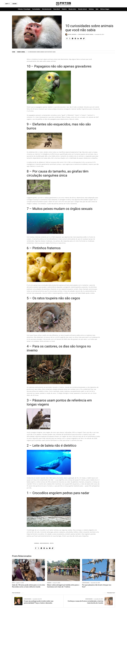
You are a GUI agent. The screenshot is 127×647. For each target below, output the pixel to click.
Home (13, 52)
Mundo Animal (89, 34)
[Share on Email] (81, 38)
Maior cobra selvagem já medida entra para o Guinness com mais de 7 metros (63, 586)
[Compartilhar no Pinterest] (75, 38)
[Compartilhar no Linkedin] (78, 38)
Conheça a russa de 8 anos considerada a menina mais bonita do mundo (85, 602)
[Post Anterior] (18, 601)
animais (37, 543)
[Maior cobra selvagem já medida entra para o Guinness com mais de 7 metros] (63, 570)
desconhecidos (44, 543)
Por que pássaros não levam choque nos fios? (96, 586)
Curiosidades (81, 34)
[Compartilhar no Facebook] (67, 38)
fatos (52, 543)
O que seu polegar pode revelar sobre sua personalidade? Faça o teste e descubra (38, 602)
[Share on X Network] (69, 38)
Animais (49, 583)
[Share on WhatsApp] (72, 38)
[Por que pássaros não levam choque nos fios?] (98, 570)
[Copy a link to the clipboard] (83, 38)
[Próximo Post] (109, 601)
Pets (13, 583)
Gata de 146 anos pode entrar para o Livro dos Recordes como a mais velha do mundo (28, 586)
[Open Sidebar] (121, 17)
